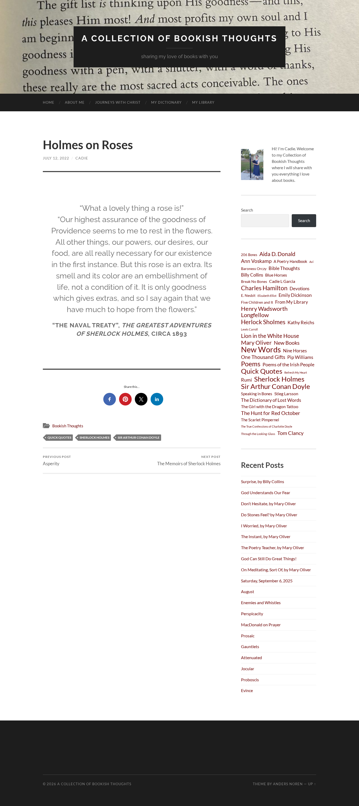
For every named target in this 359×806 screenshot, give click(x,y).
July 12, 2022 (56, 158)
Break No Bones (254, 281)
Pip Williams (300, 357)
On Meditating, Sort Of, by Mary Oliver (276, 569)
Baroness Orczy (253, 268)
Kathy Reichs (301, 322)
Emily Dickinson (295, 295)
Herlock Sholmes (263, 322)
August (247, 591)
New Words (261, 349)
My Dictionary (166, 102)
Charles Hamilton (264, 288)
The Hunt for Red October (270, 413)
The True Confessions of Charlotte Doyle (266, 426)
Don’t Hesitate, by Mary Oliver (268, 503)
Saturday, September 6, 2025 (267, 580)
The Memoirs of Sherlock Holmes (188, 460)
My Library (203, 102)
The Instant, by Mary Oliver (265, 536)
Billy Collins (252, 275)
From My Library (291, 302)
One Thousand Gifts (263, 357)
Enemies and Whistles (261, 602)
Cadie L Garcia (282, 281)
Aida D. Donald (277, 254)
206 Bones (249, 255)
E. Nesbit (248, 295)
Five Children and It (257, 302)
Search (247, 209)
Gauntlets (250, 646)
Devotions (299, 288)
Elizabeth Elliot (267, 295)
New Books (287, 343)
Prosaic (247, 635)
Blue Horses (276, 274)
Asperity (57, 460)
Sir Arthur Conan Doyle (139, 437)
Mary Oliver (256, 342)
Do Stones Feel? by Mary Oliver (269, 514)
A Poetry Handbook (290, 261)
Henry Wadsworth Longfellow (264, 312)
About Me (75, 102)
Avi (311, 261)
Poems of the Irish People (288, 364)
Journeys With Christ (118, 102)
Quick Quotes (59, 437)
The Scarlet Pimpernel (260, 419)
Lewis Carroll (249, 329)
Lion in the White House (270, 336)
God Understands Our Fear (265, 492)
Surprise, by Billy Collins (262, 481)
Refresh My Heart (295, 372)
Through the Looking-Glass (258, 433)
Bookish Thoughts (67, 425)
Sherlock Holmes (94, 437)
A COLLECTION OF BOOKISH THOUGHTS (179, 38)
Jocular (247, 668)
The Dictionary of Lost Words (271, 400)
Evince (247, 690)
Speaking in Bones (256, 393)
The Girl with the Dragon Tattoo (269, 406)
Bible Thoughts (284, 268)
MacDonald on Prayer (261, 624)
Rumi (246, 380)
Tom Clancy (290, 433)
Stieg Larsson (286, 393)
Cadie (81, 158)
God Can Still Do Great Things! (268, 558)
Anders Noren (288, 784)
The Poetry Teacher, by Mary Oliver (272, 547)
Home (48, 102)
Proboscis (250, 679)
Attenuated (251, 657)
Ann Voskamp (256, 261)
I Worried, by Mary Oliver (264, 525)
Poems (250, 364)
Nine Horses (295, 350)
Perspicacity (252, 613)
